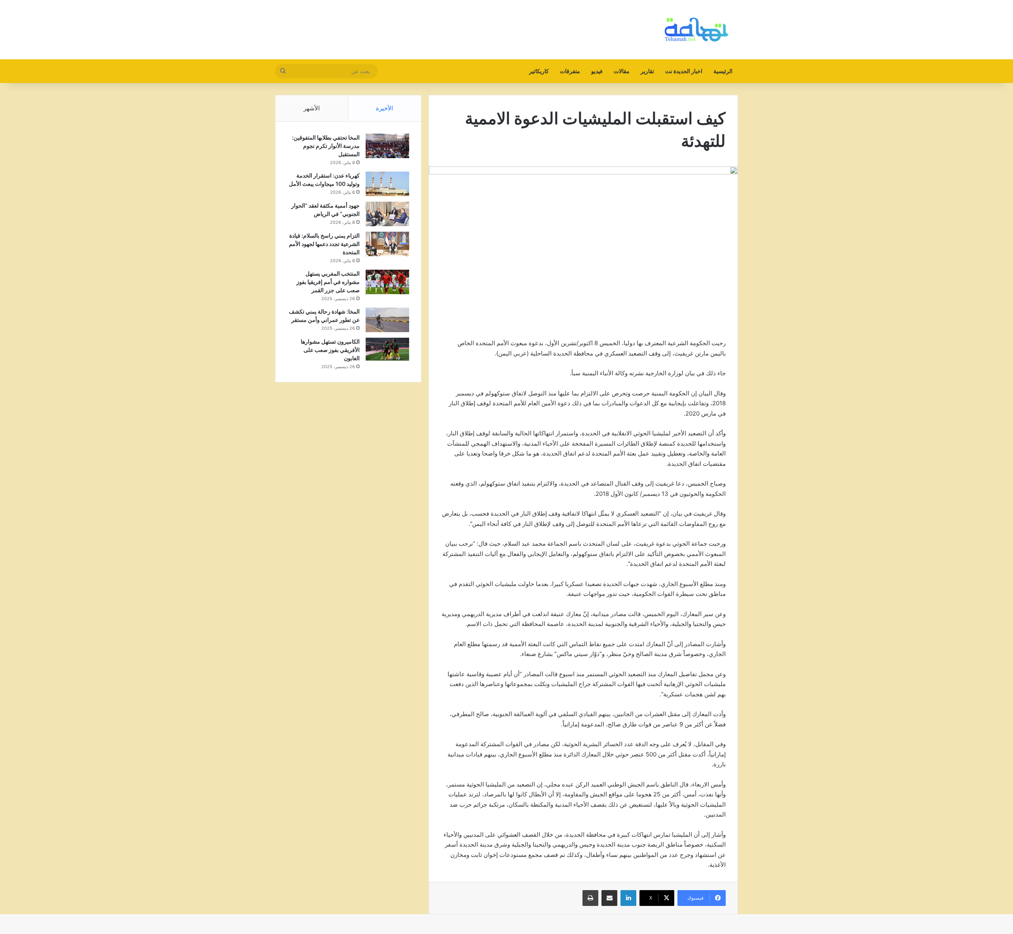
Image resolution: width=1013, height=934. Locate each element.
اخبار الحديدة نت (683, 71)
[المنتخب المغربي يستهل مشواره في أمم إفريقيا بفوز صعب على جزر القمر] (387, 282)
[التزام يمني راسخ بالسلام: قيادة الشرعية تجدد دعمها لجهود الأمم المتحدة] (387, 244)
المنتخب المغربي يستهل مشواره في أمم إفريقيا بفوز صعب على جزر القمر (328, 281)
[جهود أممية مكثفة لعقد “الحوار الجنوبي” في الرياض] (387, 214)
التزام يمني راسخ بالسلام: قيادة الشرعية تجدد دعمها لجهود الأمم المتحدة (324, 243)
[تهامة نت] (698, 29)
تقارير (647, 71)
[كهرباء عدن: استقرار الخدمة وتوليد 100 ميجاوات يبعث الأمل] (387, 184)
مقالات (622, 71)
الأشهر (312, 108)
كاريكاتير (539, 71)
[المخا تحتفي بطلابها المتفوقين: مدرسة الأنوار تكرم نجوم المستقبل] (387, 146)
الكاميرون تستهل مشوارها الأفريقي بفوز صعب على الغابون (330, 349)
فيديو (597, 71)
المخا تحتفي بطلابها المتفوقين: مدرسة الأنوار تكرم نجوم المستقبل (326, 145)
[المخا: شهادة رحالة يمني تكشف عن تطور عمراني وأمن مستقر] (387, 320)
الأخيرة (384, 108)
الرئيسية (722, 71)
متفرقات (570, 71)
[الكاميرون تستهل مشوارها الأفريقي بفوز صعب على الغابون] (387, 349)
